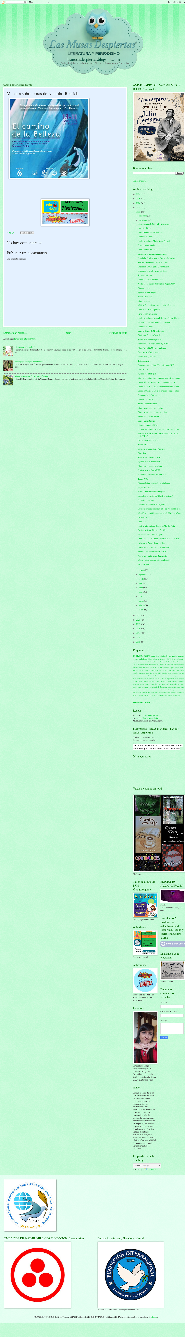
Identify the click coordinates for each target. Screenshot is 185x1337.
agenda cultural (144, 670)
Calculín (181, 659)
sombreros (180, 692)
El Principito (151, 662)
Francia (164, 662)
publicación (137, 692)
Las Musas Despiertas (150, 715)
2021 (138, 615)
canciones (175, 673)
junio (141, 587)
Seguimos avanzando (146, 245)
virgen (178, 695)
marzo (141, 600)
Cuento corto (143, 369)
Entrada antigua (118, 332)
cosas (134, 678)
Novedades (142, 517)
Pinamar (135, 667)
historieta (136, 684)
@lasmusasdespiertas (149, 718)
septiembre (143, 574)
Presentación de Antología (148, 395)
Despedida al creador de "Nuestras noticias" (155, 495)
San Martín (159, 667)
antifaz (174, 670)
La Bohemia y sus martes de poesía (151, 504)
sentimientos (172, 692)
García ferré (172, 662)
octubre (142, 569)
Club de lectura (144, 288)
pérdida (144, 692)
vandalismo (165, 695)
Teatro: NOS (143, 478)
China (135, 662)
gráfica (174, 681)
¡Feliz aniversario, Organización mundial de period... (159, 386)
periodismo (169, 687)
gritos (169, 681)
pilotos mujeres (178, 687)
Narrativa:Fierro (144, 228)
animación (160, 670)
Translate (152, 1169)
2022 (138, 212)
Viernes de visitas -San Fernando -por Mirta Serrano (159, 377)
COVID (169, 659)
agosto (141, 578)
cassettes (147, 676)
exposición (170, 678)
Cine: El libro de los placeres (149, 309)
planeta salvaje (138, 690)
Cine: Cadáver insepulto (147, 249)
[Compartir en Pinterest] (32, 232)
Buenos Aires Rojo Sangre (148, 352)
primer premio (178, 690)
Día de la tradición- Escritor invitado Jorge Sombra (158, 390)
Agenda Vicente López (147, 292)
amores (153, 670)
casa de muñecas (138, 676)
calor (169, 673)
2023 (138, 207)
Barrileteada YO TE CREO (148, 440)
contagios (174, 676)
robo (156, 692)
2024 (138, 203)
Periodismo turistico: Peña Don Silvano (154, 322)
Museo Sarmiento (145, 296)
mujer (182, 684)
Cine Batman (142, 662)
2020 (138, 619)
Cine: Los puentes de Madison (150, 466)
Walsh (177, 667)
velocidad (172, 695)
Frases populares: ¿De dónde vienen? (29, 361)
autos (147, 673)
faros (176, 678)
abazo (182, 667)
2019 (138, 624)
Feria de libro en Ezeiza (147, 313)
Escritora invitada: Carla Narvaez (151, 448)
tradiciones (143, 659)
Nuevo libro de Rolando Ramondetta (152, 555)
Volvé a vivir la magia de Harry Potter (153, 343)
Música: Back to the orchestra (149, 457)
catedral (153, 676)
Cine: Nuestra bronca (146, 420)
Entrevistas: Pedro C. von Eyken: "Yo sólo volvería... (159, 429)
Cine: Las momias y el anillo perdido (152, 412)
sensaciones (162, 692)
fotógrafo (152, 681)
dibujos (162, 655)
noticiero (146, 687)
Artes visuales (143, 564)
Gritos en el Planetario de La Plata (151, 543)
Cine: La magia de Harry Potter (150, 408)
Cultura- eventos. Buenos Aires (150, 279)
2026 (138, 194)
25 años (150, 659)
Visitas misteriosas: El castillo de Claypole (32, 376)
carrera (181, 673)
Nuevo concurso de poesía (148, 416)
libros (168, 655)
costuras (140, 678)
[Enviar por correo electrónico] (21, 232)
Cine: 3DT (142, 521)
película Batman (159, 687)
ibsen (142, 684)
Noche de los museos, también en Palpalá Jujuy (156, 283)
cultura (151, 678)
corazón (181, 676)
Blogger (154, 1316)
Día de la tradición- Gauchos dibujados (153, 547)
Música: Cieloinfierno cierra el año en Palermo (156, 305)
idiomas (147, 684)
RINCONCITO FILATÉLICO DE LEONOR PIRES (158, 538)
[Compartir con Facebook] (29, 232)
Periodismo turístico (146, 500)
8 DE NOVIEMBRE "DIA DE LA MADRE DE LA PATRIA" (158, 434)
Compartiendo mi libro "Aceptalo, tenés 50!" (156, 365)
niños (141, 687)
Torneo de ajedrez (145, 275)
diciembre (143, 215)
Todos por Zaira (144, 360)
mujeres (138, 655)
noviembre (143, 220)
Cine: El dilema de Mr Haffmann (151, 330)
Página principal (139, 180)
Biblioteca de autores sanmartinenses (152, 253)
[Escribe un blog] (24, 232)
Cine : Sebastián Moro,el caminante (152, 348)
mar (159, 684)
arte (178, 670)
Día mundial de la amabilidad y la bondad (154, 483)
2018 (138, 628)
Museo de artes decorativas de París (172, 664)
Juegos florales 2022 (146, 487)
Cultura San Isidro (145, 236)
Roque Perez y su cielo (147, 356)
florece (146, 681)
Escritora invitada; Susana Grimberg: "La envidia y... (159, 318)
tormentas (152, 695)
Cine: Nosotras (144, 301)
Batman (156, 659)
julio (141, 583)
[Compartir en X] (26, 232)
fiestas (140, 681)
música (174, 655)
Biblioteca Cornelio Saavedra (149, 335)
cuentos (145, 678)
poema (181, 655)
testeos (141, 695)
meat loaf (165, 684)
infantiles (154, 684)
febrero (142, 605)
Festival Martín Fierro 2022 (149, 470)
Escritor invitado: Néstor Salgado (151, 491)
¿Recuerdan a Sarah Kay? (25, 347)
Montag (156, 664)
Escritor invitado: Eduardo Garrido (152, 530)
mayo (141, 592)
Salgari (152, 667)
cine (157, 655)
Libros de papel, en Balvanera (149, 425)
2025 (138, 198)
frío (158, 681)
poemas (154, 690)
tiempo (146, 695)
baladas (164, 673)
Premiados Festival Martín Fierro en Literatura (156, 258)
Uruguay (171, 667)
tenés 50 (135, 695)
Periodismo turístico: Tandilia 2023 (152, 474)
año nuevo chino (155, 673)
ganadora (163, 681)
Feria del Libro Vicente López (150, 534)
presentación (168, 690)
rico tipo (151, 692)
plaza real (147, 690)
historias (181, 681)
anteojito (168, 670)
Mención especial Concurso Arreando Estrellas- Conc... (160, 513)
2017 (138, 633)
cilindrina (163, 676)
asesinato (142, 673)
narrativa (136, 687)
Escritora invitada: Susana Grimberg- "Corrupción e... (159, 508)
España (159, 662)
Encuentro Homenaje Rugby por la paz (153, 266)
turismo (158, 695)
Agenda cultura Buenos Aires (149, 461)
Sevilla (165, 667)
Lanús (135, 664)
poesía (135, 659)
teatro (147, 655)
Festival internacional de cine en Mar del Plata (156, 526)
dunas (164, 678)
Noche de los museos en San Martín (152, 551)
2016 (138, 637)
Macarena (140, 664)
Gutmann (180, 662)
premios (160, 690)
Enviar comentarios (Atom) (25, 338)
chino (158, 676)
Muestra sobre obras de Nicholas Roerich (154, 560)
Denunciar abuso (141, 702)
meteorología (174, 684)
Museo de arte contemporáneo (150, 339)
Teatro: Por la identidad (147, 403)
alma (153, 655)
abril (141, 596)
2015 (138, 641)
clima (169, 676)
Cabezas (174, 659)
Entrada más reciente (15, 332)
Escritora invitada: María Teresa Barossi (154, 241)
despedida (158, 678)
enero (141, 609)
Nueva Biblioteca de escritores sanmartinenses (156, 382)
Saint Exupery (144, 667)
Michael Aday (149, 664)
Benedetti (163, 659)
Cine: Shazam (143, 453)
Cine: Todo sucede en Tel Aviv (150, 232)
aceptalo (135, 670)
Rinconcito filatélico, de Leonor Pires (153, 262)
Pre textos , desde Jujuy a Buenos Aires (153, 223)
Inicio (68, 332)
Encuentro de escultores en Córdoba (152, 270)
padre (152, 687)
